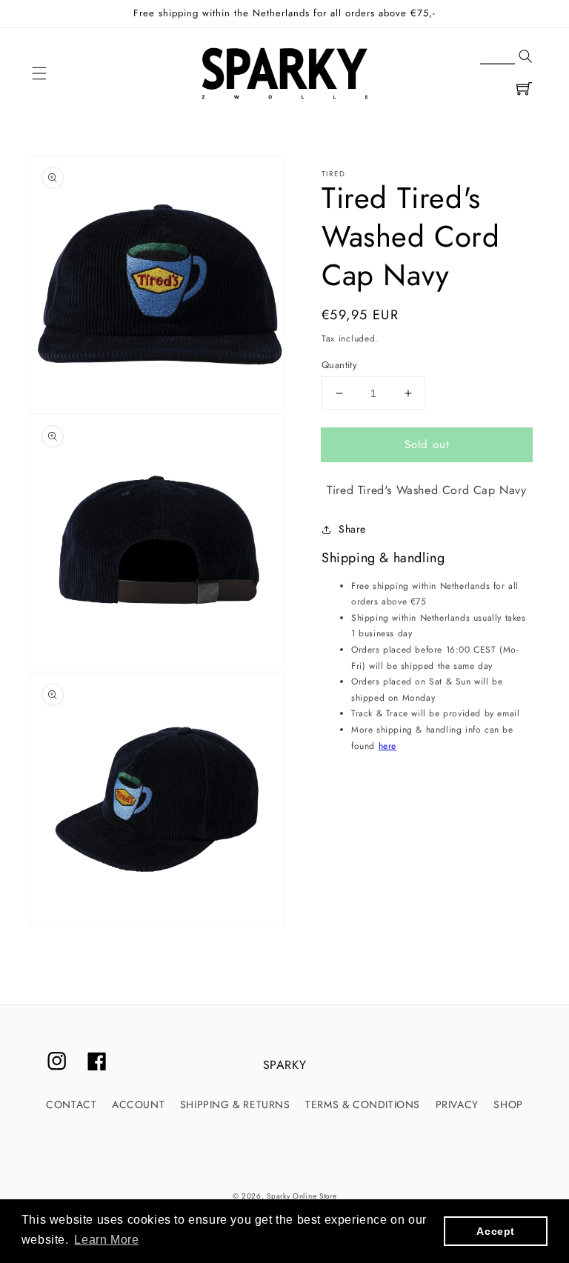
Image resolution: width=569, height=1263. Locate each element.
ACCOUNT (138, 1104)
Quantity (339, 365)
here (387, 746)
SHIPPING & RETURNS (235, 1104)
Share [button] (352, 528)
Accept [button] (495, 1231)
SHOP (507, 1104)
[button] (39, 73)
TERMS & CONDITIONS (362, 1104)
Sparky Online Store (301, 1196)
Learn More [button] (106, 1239)
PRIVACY (457, 1104)
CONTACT (71, 1104)
